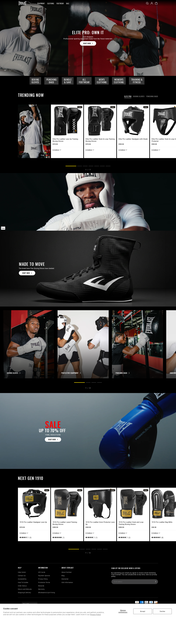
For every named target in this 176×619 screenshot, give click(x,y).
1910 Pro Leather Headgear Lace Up (33, 522)
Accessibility (22, 579)
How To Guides (23, 582)
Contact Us (22, 575)
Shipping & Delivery (24, 592)
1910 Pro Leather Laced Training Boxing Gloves (65, 523)
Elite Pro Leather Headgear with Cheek (133, 139)
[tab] (127, 97)
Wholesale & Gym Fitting (46, 592)
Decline (162, 611)
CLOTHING (50, 3)
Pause (3, 228)
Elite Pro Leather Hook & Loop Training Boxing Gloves (100, 140)
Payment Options (44, 575)
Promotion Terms (44, 582)
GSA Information (67, 582)
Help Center (22, 572)
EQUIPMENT (41, 3)
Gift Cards (41, 572)
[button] (41, 3)
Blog (63, 575)
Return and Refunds (25, 589)
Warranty (41, 589)
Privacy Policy (95, 615)
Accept (142, 611)
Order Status (22, 586)
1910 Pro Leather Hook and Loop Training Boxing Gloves (131, 523)
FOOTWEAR (60, 3)
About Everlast (67, 572)
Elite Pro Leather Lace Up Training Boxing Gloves (65, 140)
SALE (67, 3)
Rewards (41, 586)
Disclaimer (65, 579)
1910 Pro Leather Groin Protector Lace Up (100, 523)
